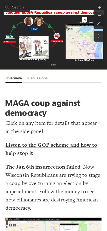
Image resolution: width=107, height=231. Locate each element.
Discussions (37, 78)
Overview (13, 78)
